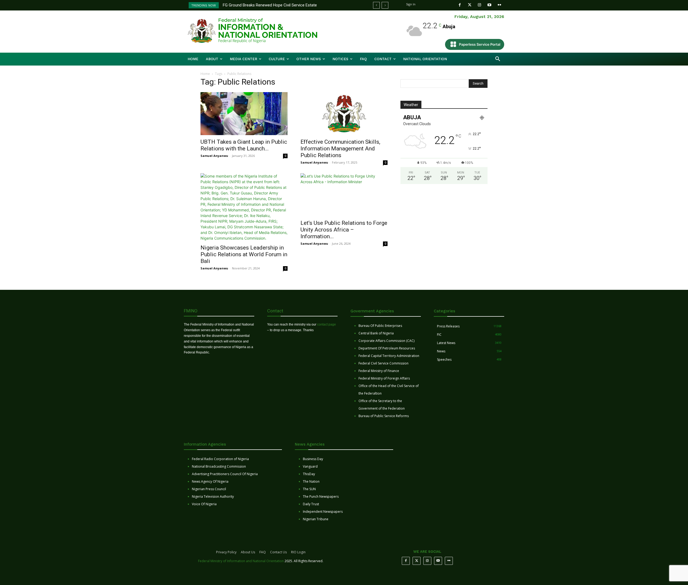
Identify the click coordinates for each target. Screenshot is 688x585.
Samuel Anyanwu (214, 156)
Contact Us (278, 552)
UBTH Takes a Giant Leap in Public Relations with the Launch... (243, 145)
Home (205, 73)
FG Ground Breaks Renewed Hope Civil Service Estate (270, 5)
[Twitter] (469, 5)
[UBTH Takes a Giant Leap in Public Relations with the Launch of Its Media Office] (244, 113)
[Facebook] (459, 5)
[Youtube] (489, 5)
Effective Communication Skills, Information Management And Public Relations (340, 148)
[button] (497, 59)
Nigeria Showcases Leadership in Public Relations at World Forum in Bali (243, 254)
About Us (248, 552)
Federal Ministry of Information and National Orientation (241, 561)
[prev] (376, 5)
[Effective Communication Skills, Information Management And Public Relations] (344, 113)
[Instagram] (479, 5)
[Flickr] (499, 5)
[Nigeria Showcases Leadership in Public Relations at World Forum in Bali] (244, 207)
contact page (326, 324)
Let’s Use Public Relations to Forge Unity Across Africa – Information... (343, 230)
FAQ (262, 552)
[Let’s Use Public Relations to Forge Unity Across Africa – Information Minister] (344, 194)
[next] (385, 5)
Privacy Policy (226, 552)
